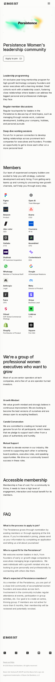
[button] (48, 3)
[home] (10, 3)
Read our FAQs (8, 662)
